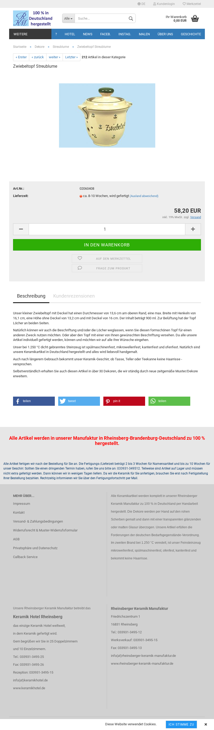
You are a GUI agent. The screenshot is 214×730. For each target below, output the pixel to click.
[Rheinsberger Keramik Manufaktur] (33, 18)
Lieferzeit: (20, 196)
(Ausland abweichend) (144, 196)
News (87, 34)
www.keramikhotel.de (29, 688)
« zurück (38, 57)
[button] (34, 401)
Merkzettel (193, 4)
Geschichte (191, 34)
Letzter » (71, 57)
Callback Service (25, 557)
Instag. (124, 34)
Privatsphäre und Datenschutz (35, 548)
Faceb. (105, 34)
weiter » (54, 57)
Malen (144, 34)
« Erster (21, 57)
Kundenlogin (165, 4)
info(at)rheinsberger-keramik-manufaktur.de (143, 656)
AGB (16, 539)
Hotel (70, 34)
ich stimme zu (181, 724)
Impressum (21, 504)
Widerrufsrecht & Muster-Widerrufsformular (45, 530)
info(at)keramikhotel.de (30, 680)
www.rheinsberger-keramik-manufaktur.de (142, 663)
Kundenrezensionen (74, 296)
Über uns (165, 34)
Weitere (20, 34)
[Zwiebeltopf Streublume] (107, 113)
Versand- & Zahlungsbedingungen (38, 521)
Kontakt (19, 512)
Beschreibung (31, 296)
